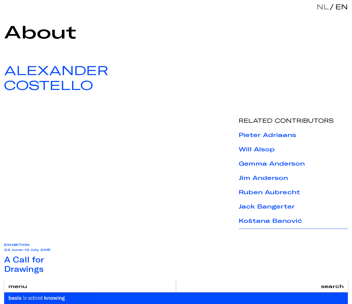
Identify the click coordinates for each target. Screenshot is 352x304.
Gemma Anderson (272, 163)
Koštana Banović (270, 220)
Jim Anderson (263, 177)
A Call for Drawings (24, 264)
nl (323, 7)
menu (17, 286)
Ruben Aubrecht (269, 192)
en (340, 7)
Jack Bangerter (267, 206)
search (332, 286)
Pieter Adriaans (267, 135)
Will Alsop (257, 149)
